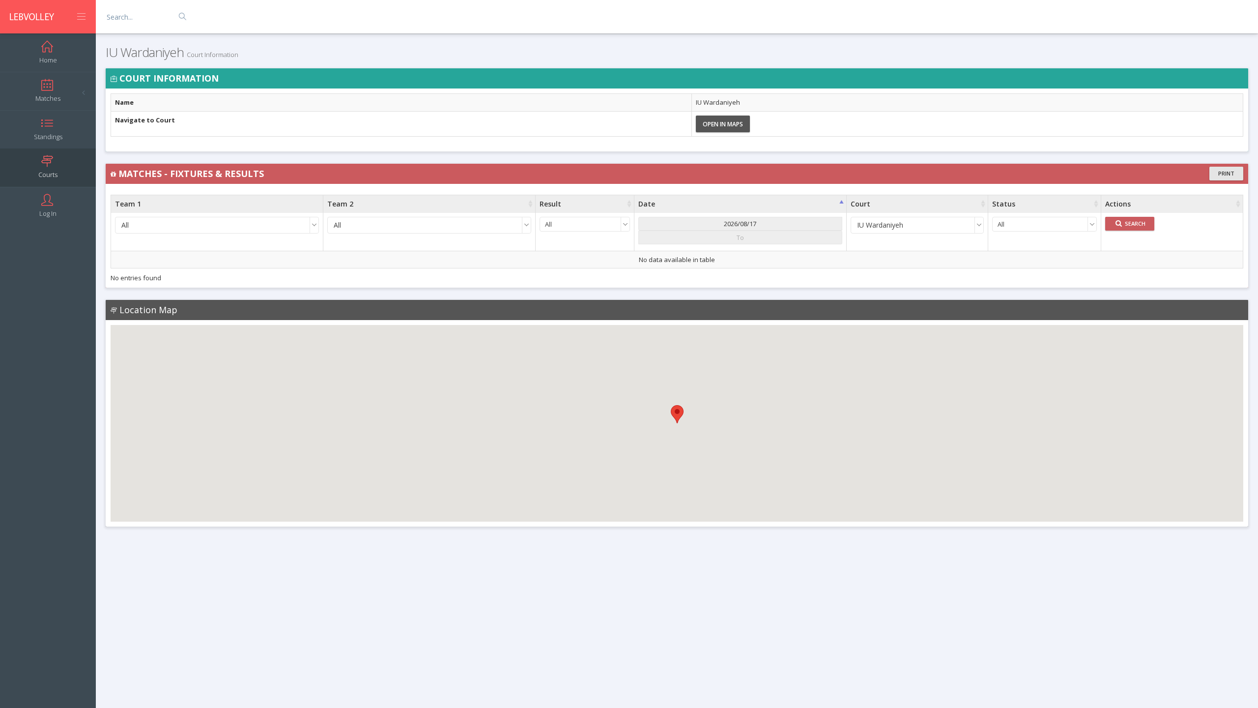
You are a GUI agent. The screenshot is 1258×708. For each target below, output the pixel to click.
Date (646, 203)
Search (1134, 223)
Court (860, 203)
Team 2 (340, 203)
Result (550, 203)
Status (1003, 203)
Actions (1118, 203)
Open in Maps (723, 124)
